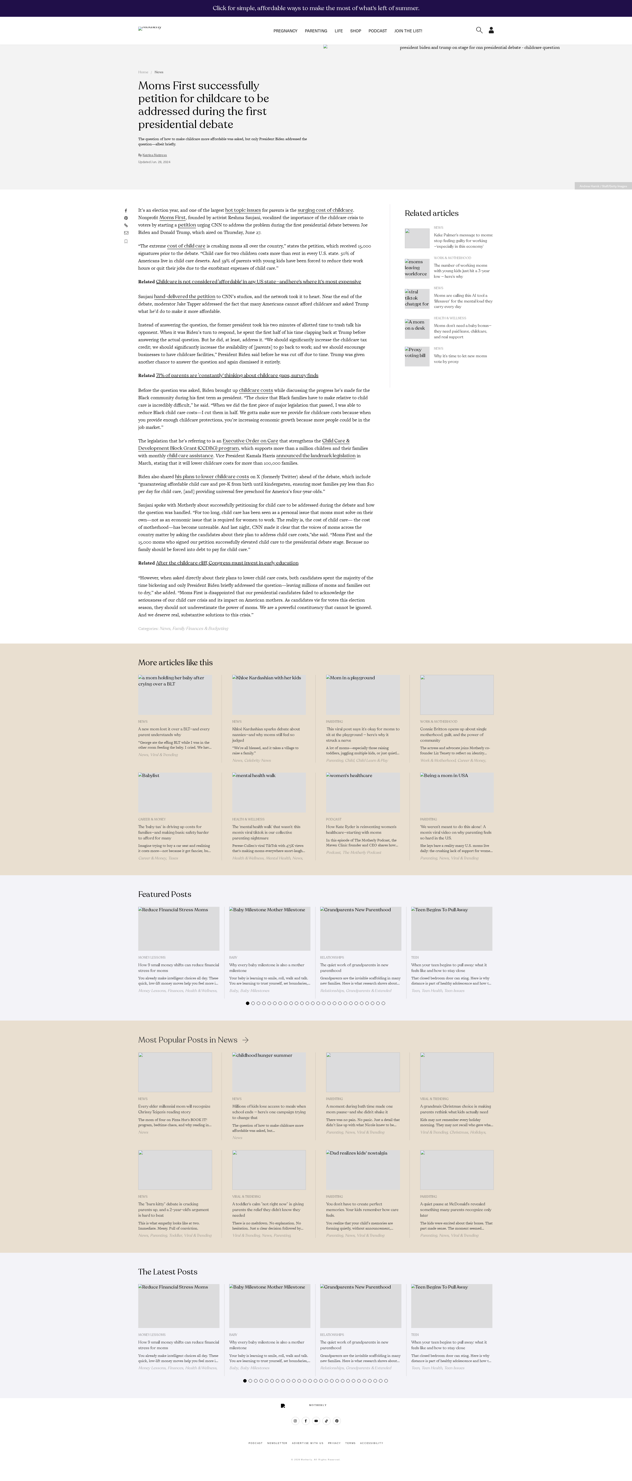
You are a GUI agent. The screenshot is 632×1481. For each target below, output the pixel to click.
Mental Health (278, 858)
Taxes (173, 858)
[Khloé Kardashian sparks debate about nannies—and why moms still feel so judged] (269, 695)
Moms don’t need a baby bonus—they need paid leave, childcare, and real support (463, 331)
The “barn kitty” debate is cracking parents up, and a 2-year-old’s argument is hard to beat (173, 1209)
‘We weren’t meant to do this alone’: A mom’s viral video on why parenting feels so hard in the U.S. (456, 832)
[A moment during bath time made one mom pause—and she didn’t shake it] (363, 1072)
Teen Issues (454, 990)
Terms (350, 1443)
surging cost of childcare (325, 210)
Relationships (332, 957)
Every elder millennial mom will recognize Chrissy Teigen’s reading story (174, 1109)
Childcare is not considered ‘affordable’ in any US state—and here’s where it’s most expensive (258, 281)
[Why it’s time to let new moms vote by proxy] (417, 356)
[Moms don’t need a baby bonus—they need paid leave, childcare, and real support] (417, 329)
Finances (175, 990)
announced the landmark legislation (316, 455)
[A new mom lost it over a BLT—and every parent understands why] (175, 695)
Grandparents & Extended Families (355, 993)
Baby (233, 957)
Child (349, 760)
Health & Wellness (450, 318)
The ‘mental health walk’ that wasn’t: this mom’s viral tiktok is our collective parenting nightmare (266, 832)
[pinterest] (337, 1421)
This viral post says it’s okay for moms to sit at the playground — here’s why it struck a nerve (363, 734)
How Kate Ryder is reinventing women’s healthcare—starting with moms (361, 829)
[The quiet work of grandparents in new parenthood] (360, 929)
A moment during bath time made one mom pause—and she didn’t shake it (359, 1109)
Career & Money (471, 760)
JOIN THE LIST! (408, 31)
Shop (355, 31)
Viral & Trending (164, 755)
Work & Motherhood (452, 258)
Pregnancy (285, 31)
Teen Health (431, 990)
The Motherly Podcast (361, 852)
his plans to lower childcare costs (212, 476)
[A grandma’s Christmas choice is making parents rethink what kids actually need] (457, 1072)
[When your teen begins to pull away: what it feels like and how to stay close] (452, 929)
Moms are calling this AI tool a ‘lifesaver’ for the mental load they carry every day (463, 301)
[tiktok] (326, 1421)
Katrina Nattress (155, 155)
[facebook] (306, 1421)
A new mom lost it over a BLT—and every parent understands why (174, 732)
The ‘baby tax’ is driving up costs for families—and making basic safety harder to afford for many (173, 832)
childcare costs (256, 390)
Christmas (459, 1132)
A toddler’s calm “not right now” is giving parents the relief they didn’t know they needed (268, 1209)
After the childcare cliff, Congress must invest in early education (227, 563)
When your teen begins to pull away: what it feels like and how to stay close (449, 967)
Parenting (316, 31)
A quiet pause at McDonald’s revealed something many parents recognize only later (455, 1209)
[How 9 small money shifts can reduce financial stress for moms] (178, 929)
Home (143, 72)
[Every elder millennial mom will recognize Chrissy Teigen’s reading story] (175, 1072)
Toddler (175, 1235)
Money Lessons (152, 957)
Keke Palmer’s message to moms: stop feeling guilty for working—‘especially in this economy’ (463, 240)
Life (339, 31)
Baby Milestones (254, 990)
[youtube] (316, 1421)
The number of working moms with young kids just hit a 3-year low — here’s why (462, 271)
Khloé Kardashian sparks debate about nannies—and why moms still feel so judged (266, 734)
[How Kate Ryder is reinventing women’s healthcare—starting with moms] (363, 793)
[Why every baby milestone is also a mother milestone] (270, 929)
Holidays (477, 1132)
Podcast (378, 31)
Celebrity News (257, 760)
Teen (415, 957)
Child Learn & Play (372, 760)
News (159, 72)
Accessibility (371, 1443)
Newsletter (277, 1443)
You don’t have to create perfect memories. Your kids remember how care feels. (362, 1209)
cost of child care (186, 246)
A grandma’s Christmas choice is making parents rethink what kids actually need (455, 1109)
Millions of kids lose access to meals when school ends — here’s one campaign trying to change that (269, 1112)
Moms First (172, 217)
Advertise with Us (308, 1443)
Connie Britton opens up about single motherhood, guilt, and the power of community (453, 734)
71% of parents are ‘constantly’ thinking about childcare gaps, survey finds (237, 375)
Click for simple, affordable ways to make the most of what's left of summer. (316, 8)
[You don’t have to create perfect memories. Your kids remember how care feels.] (363, 1170)
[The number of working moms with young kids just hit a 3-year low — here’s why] (417, 269)
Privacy (334, 1443)
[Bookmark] (126, 241)
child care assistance (190, 455)
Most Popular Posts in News (187, 1040)
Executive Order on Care (250, 440)
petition (187, 225)
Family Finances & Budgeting (200, 628)
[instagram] (295, 1421)
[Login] (491, 32)
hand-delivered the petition (184, 296)
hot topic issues (243, 210)
